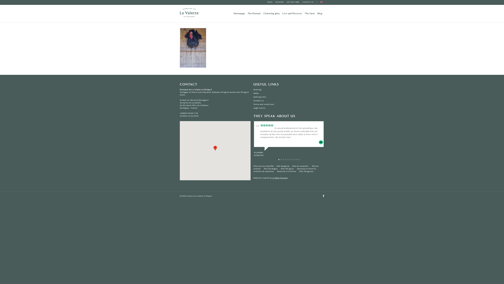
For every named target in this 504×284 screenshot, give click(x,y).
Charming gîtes (271, 13)
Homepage (239, 13)
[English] (321, 2)
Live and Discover (292, 13)
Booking (279, 2)
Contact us (308, 2)
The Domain (254, 13)
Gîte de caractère (300, 166)
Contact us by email (189, 116)
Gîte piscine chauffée (263, 166)
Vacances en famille (306, 169)
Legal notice (259, 108)
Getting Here (293, 2)
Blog (319, 13)
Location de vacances (263, 171)
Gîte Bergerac (283, 166)
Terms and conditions (263, 104)
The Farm (310, 13)
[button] (215, 148)
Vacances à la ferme (286, 171)
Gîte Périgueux (306, 171)
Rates (270, 2)
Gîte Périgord (287, 169)
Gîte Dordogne (271, 169)
